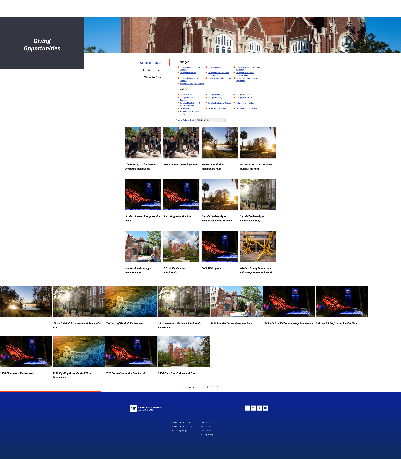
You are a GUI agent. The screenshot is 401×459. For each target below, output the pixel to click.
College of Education (188, 73)
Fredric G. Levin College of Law (219, 78)
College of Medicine (243, 94)
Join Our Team (207, 422)
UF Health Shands (187, 108)
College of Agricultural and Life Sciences (191, 68)
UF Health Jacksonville (217, 108)
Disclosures (205, 430)
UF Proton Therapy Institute (246, 108)
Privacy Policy (206, 434)
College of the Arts (215, 67)
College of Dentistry (215, 94)
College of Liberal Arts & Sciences (189, 79)
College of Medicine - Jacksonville (188, 99)
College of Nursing (215, 98)
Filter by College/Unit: (185, 120)
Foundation (205, 426)
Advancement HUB (181, 422)
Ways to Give (152, 77)
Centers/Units (152, 70)
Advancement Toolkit (182, 426)
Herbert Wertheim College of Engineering (247, 79)
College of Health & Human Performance (218, 74)
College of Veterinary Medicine (219, 103)
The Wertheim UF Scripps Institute (189, 112)
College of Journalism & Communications (245, 74)
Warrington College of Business (192, 84)
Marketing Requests (181, 430)
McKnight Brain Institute (245, 103)
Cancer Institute (186, 94)
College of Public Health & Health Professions (190, 104)
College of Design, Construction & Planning (248, 68)
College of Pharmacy (244, 98)
